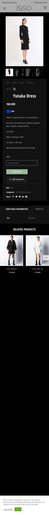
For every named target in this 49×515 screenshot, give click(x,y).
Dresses (22, 82)
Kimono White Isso (37, 269)
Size (8, 156)
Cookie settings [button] (8, 509)
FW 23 (18, 192)
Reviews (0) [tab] (39, 209)
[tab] (20, 489)
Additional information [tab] (17, 209)
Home (7, 82)
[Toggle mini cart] (45, 7)
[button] (39, 19)
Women (15, 82)
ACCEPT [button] (18, 509)
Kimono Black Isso (12, 269)
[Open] (4, 8)
